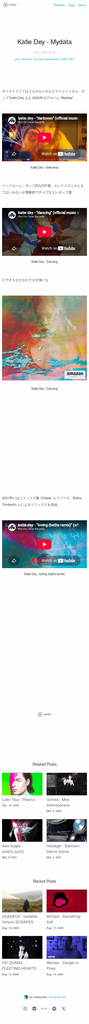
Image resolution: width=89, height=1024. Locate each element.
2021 (71, 59)
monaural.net (57, 997)
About (82, 5)
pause (12, 4)
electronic (26, 59)
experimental (51, 59)
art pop (38, 59)
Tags (71, 5)
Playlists (59, 5)
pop (17, 59)
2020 (64, 59)
